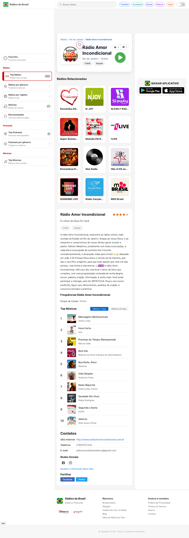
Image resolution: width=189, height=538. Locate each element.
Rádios (64, 39)
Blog (104, 513)
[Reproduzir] (120, 57)
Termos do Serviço (157, 506)
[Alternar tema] (181, 4)
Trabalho (124, 4)
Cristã (87, 63)
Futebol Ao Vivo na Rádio (114, 510)
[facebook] (63, 463)
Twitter (81, 479)
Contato (152, 513)
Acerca (151, 510)
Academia (137, 4)
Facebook (67, 479)
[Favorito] (79, 44)
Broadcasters (108, 502)
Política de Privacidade (159, 502)
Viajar (170, 4)
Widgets (106, 506)
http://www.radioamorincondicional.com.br (100, 439)
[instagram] (70, 463)
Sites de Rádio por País (113, 517)
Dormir (149, 4)
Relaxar (160, 4)
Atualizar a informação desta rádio (76, 469)
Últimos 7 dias (99, 309)
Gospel (99, 63)
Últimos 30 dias (118, 309)
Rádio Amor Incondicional (99, 39)
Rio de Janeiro (76, 39)
